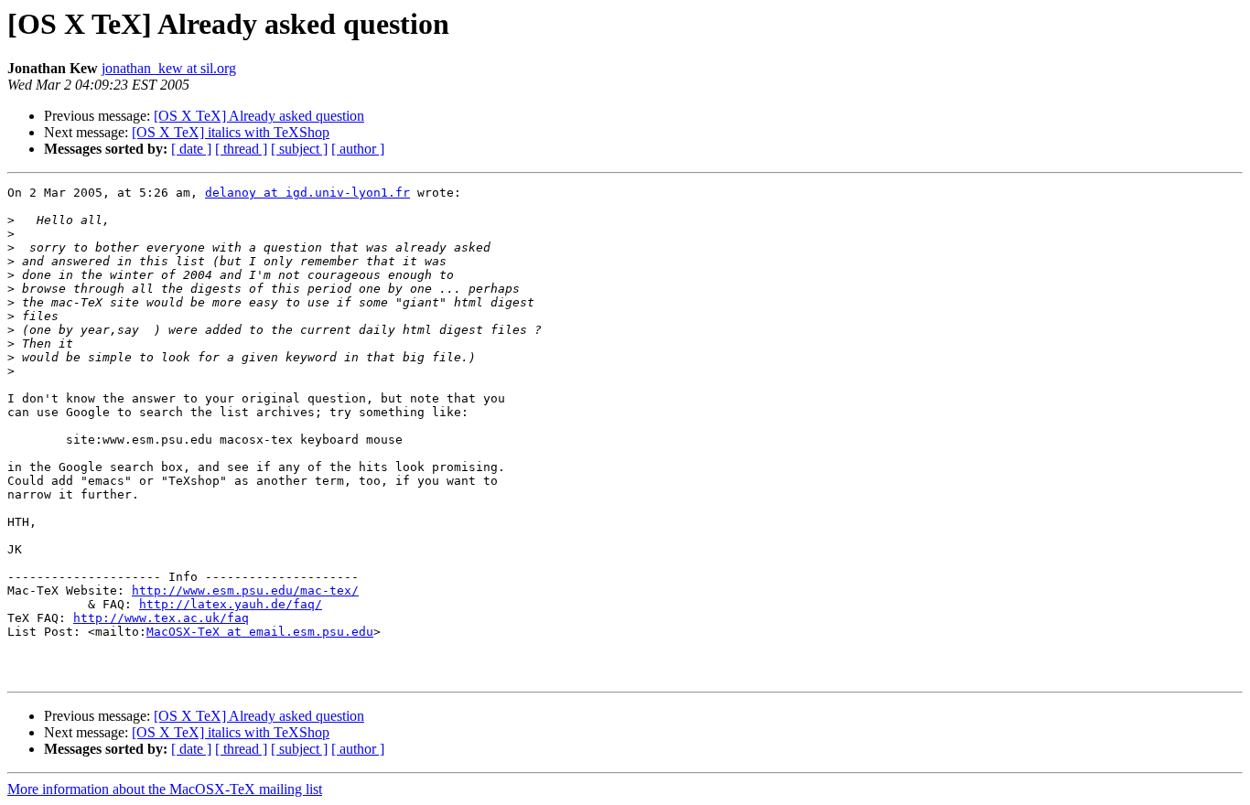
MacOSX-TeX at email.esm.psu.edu (259, 632)
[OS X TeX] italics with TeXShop (230, 132)
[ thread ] (241, 148)
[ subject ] (299, 148)
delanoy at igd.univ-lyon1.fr (307, 192)
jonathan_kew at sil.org (169, 68)
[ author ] (357, 148)
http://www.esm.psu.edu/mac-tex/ (245, 590)
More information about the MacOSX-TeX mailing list (164, 789)
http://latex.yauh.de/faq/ (230, 604)
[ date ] (191, 148)
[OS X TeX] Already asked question (259, 115)
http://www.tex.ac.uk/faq (161, 618)
